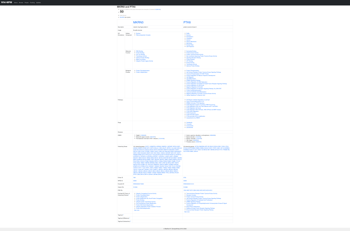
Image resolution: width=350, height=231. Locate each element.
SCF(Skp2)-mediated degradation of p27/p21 (198, 100)
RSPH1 (177, 163)
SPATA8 (176, 164)
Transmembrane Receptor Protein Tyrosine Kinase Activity (201, 193)
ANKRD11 (164, 146)
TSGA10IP (141, 169)
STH (139, 166)
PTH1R (178, 161)
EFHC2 (185, 148)
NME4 (166, 159)
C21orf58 (173, 148)
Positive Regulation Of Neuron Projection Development (200, 75)
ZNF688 (155, 174)
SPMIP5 (135, 166)
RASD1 (139, 163)
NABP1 (149, 159)
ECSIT (143, 151)
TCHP (170, 166)
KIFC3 (147, 154)
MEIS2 (205, 150)
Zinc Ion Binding (140, 54)
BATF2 (152, 148)
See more (136, 210)
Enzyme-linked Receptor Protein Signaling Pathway (200, 210)
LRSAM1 (175, 156)
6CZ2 (201, 190)
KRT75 (163, 154)
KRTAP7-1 (156, 156)
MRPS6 (140, 159)
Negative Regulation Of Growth (194, 87)
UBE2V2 (135, 173)
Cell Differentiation (191, 79)
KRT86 (167, 154)
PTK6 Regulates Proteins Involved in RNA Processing (200, 105)
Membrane (189, 43)
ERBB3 (198, 148)
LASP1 (171, 156)
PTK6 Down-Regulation (192, 111)
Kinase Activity (190, 62)
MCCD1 (144, 158)
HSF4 (172, 153)
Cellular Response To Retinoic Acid (195, 95)
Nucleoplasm (189, 36)
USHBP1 (149, 173)
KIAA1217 (192, 150)
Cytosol (188, 40)
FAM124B (167, 151)
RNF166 (165, 163)
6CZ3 (204, 190)
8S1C (210, 190)
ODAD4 (170, 159)
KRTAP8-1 (162, 156)
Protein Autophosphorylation (193, 90)
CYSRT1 (177, 150)
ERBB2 (193, 148)
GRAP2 (148, 153)
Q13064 (135, 187)
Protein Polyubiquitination (143, 70)
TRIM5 (169, 168)
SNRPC (166, 164)
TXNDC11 (155, 169)
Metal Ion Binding (140, 59)
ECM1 (139, 151)
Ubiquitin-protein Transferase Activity (146, 201)
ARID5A (135, 148)
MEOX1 (156, 158)
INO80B (135, 154)
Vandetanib (189, 122)
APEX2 (175, 146)
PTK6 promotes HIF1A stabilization (195, 116)
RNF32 (169, 163)
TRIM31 (160, 168)
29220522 (195, 140)
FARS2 (172, 151)
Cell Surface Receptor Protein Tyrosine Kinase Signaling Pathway (203, 72)
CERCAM (160, 150)
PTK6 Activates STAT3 (192, 114)
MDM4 (152, 158)
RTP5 (139, 164)
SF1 (146, 164)
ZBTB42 (172, 173)
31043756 (198, 137)
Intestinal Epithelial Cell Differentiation (196, 92)
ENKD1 (152, 151)
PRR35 (165, 161)
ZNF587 (151, 174)
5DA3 (194, 190)
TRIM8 (178, 168)
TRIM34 (165, 168)
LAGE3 (167, 156)
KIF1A (143, 154)
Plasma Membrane (191, 41)
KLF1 (151, 154)
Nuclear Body (190, 45)
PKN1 (138, 161)
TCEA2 (166, 166)
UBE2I (154, 171)
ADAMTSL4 (153, 146)
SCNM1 (143, 164)
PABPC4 (175, 159)
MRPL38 (135, 159)
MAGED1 (135, 158)
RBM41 (143, 163)
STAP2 (188, 151)
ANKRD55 (201, 146)
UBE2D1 (161, 169)
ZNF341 (196, 151)
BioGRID (122, 17)
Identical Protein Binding (142, 58)
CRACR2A (171, 150)
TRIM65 (173, 168)
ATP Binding (189, 61)
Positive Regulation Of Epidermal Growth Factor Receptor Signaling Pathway (206, 83)
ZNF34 (142, 174)
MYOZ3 (217, 150)
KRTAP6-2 (150, 156)
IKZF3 (178, 153)
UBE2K (158, 171)
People (27, 2)
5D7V (191, 190)
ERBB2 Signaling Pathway (193, 80)
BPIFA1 (169, 148)
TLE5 (143, 168)
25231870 (152, 137)
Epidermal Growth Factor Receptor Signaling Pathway (200, 208)
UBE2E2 (140, 171)
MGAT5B (165, 158)
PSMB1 (174, 161)
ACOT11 (147, 146)
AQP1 (178, 146)
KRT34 (159, 154)
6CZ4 (207, 190)
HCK (152, 153)
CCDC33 (146, 150)
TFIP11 (140, 168)
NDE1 (152, 159)
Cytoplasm (189, 38)
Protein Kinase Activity (192, 53)
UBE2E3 (145, 171)
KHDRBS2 (186, 150)
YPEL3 (167, 173)
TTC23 (150, 169)
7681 (134, 177)
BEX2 (161, 148)
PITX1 (221, 150)
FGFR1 (215, 148)
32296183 (157, 9)
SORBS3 (171, 164)
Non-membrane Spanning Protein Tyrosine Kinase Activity (201, 56)
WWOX (163, 173)
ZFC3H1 (177, 173)
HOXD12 (163, 153)
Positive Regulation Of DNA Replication (196, 82)
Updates (38, 2)
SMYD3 (162, 164)
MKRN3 (138, 22)
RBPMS (147, 163)
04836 (134, 181)
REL (229, 150)
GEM (138, 153)
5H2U (198, 190)
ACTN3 (197, 146)
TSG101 (135, 169)
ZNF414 (146, 174)
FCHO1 (210, 148)
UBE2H (150, 171)
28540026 (212, 135)
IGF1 (175, 153)
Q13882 (185, 187)
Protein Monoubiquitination (143, 208)
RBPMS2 (152, 163)
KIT (196, 150)
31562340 (143, 135)
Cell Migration (190, 77)
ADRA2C (159, 146)
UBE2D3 (170, 169)
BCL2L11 (156, 148)
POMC (147, 161)
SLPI (152, 164)
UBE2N (167, 171)
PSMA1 (169, 161)
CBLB (211, 146)
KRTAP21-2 (144, 156)
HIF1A (222, 148)
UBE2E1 (135, 171)
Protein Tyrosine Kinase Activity (194, 54)
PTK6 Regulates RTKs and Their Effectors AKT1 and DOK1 (202, 106)
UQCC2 (145, 173)
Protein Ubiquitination (141, 72)
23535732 (198, 142)
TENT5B (178, 166)
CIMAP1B (165, 150)
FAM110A (161, 151)
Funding (32, 2)
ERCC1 (157, 151)
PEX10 (180, 159)
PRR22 (161, 161)
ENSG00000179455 (138, 184)
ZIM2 (138, 174)
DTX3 (227, 146)
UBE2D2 (165, 169)
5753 (184, 177)
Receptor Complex (191, 195)
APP (206, 146)
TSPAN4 (146, 169)
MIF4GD (171, 158)
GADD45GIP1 (178, 151)
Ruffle (187, 33)
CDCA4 (151, 150)
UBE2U (171, 171)
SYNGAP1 (151, 166)
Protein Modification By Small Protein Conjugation (149, 198)
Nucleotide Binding (191, 51)
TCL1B (173, 166)
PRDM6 (225, 150)
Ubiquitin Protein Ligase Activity (144, 61)
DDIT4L (135, 151)
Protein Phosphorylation (192, 70)
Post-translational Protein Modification (146, 203)
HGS (155, 153)
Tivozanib (188, 124)
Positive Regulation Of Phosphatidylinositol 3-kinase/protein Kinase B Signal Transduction (206, 204)
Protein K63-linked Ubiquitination (144, 205)
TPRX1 (147, 168)
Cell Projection (190, 46)
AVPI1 (148, 148)
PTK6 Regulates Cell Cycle (193, 108)
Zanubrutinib (189, 127)
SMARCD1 (157, 164)
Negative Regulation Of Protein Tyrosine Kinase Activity (201, 93)
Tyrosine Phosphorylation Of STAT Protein (197, 74)
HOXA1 (158, 153)
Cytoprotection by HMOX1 (193, 118)
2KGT (188, 190)
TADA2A (156, 166)
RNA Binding (139, 51)
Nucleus (138, 33)
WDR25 (159, 173)
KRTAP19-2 (172, 154)
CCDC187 (141, 150)
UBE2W (140, 173)
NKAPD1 (162, 159)
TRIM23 (156, 168)
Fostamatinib (189, 126)
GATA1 (135, 153)
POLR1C (142, 161)
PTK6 (187, 22)
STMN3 (143, 166)
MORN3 (180, 158)
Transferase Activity (141, 56)
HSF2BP (168, 153)
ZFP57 (135, 174)
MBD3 (140, 158)
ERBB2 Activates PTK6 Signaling (195, 103)
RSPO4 (135, 164)
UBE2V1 (176, 171)
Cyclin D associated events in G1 (195, 101)
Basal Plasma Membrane (193, 206)
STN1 (146, 166)
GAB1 (218, 148)
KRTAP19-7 (137, 156)
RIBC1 (157, 163)
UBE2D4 (175, 169)
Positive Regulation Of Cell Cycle (195, 85)
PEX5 (134, 161)
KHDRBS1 (227, 148)
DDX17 (220, 146)
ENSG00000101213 (188, 184)
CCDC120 (179, 148)
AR (208, 146)
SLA (184, 151)
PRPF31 (156, 161)
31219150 (161, 138)
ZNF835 (160, 174)
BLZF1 (165, 148)
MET (209, 150)
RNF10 (161, 163)
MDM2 (148, 158)
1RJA (184, 190)
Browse (21, 2)
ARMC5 (140, 148)
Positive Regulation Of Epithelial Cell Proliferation (199, 200)
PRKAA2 (151, 161)
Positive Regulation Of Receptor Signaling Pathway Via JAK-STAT (203, 88)
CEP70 (155, 150)
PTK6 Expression (191, 113)
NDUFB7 (157, 159)
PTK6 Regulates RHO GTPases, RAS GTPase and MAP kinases (203, 109)
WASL (192, 151)
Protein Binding (140, 53)
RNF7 (173, 163)
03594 (185, 181)
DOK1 (223, 146)
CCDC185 (135, 150)
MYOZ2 (145, 159)
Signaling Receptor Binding (193, 58)
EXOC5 (206, 148)
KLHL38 (155, 154)
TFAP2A (135, 168)
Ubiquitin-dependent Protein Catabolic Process (148, 206)
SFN (149, 164)
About (16, 2)
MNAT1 (175, 158)
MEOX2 (161, 158)
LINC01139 (200, 150)
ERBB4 (202, 148)
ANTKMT (170, 146)
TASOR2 (161, 166)
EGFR (189, 148)
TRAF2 (151, 168)
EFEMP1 (147, 151)
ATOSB (144, 148)
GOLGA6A (143, 153)
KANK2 (140, 154)
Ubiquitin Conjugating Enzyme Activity (146, 193)
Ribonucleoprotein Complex (143, 35)
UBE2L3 (162, 171)
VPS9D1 (154, 173)
